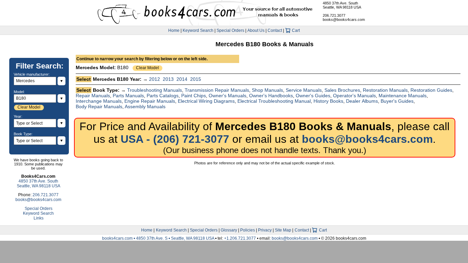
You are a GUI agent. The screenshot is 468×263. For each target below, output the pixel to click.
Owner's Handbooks (271, 95)
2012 (154, 79)
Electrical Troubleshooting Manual (274, 101)
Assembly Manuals (145, 106)
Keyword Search (198, 30)
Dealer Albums (362, 101)
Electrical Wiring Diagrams (206, 101)
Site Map (283, 230)
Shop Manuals (267, 90)
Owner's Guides (313, 95)
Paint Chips (193, 95)
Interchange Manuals (99, 101)
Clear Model (147, 67)
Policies (247, 230)
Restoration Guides (431, 90)
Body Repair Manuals (99, 106)
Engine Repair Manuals (149, 101)
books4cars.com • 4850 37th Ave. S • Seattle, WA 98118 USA (158, 238)
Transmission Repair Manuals (217, 90)
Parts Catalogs (162, 95)
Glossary (229, 230)
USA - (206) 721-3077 (175, 139)
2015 (195, 79)
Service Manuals (304, 90)
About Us (255, 30)
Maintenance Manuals (403, 95)
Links (39, 218)
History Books (328, 101)
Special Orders (230, 30)
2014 (181, 79)
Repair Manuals (93, 95)
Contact (275, 30)
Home (174, 30)
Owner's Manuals (227, 95)
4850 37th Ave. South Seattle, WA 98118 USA (342, 5)
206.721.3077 (334, 15)
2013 (168, 79)
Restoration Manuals (385, 90)
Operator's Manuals (354, 95)
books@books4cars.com (344, 19)
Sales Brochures (342, 90)
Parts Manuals (128, 95)
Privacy (265, 230)
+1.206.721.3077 (240, 238)
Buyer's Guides (397, 101)
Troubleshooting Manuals (154, 90)
